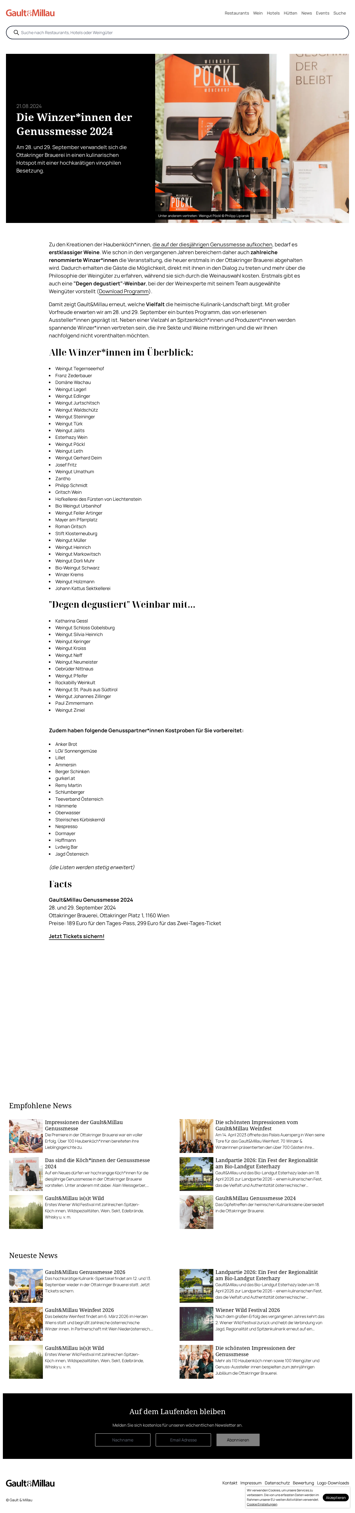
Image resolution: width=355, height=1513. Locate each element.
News (306, 13)
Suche (339, 13)
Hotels (273, 13)
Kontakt (229, 1483)
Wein (258, 13)
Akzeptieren (336, 1497)
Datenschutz (277, 1483)
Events (322, 13)
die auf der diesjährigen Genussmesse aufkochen (212, 244)
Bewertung (303, 1483)
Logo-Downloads (333, 1483)
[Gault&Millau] (30, 1483)
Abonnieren (238, 1440)
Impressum (251, 1483)
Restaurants (237, 13)
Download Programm (124, 291)
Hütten (290, 13)
